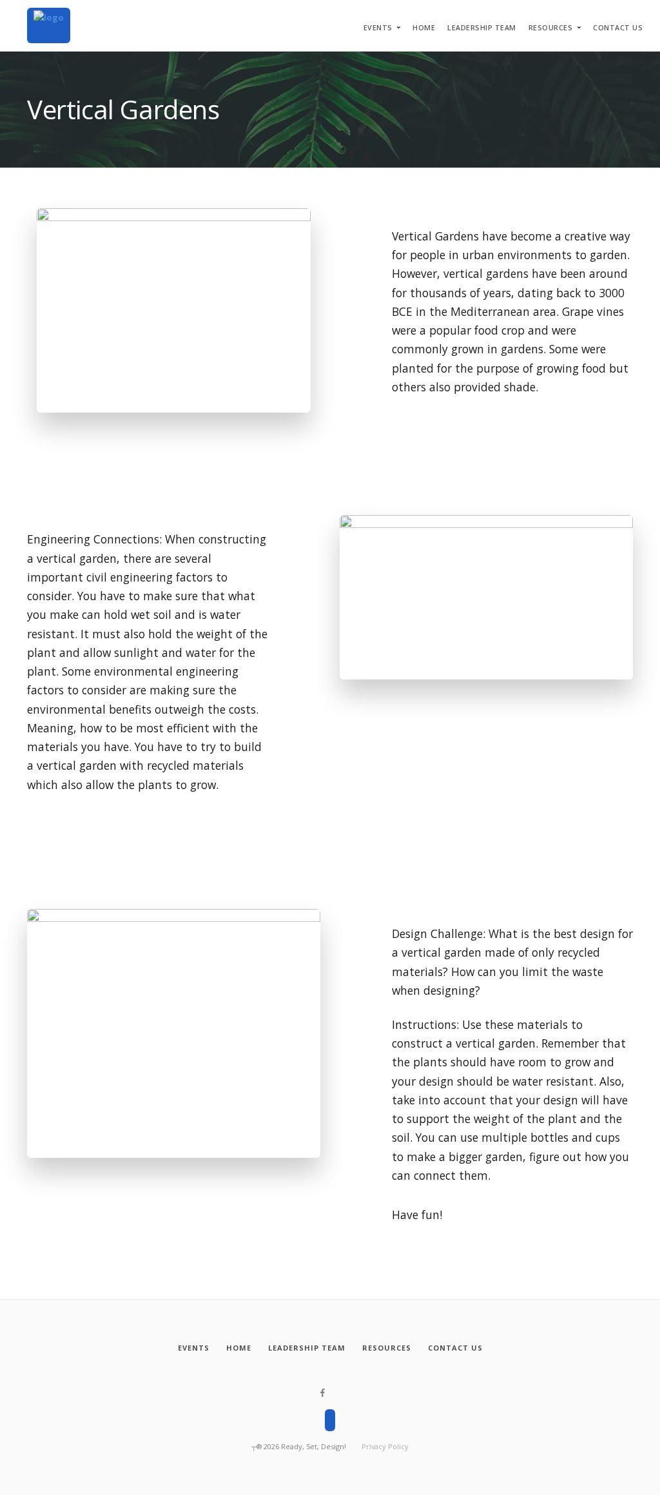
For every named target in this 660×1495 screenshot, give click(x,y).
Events (378, 27)
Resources (551, 27)
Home (423, 27)
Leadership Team (481, 27)
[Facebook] (322, 1393)
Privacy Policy (385, 1446)
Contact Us (618, 27)
